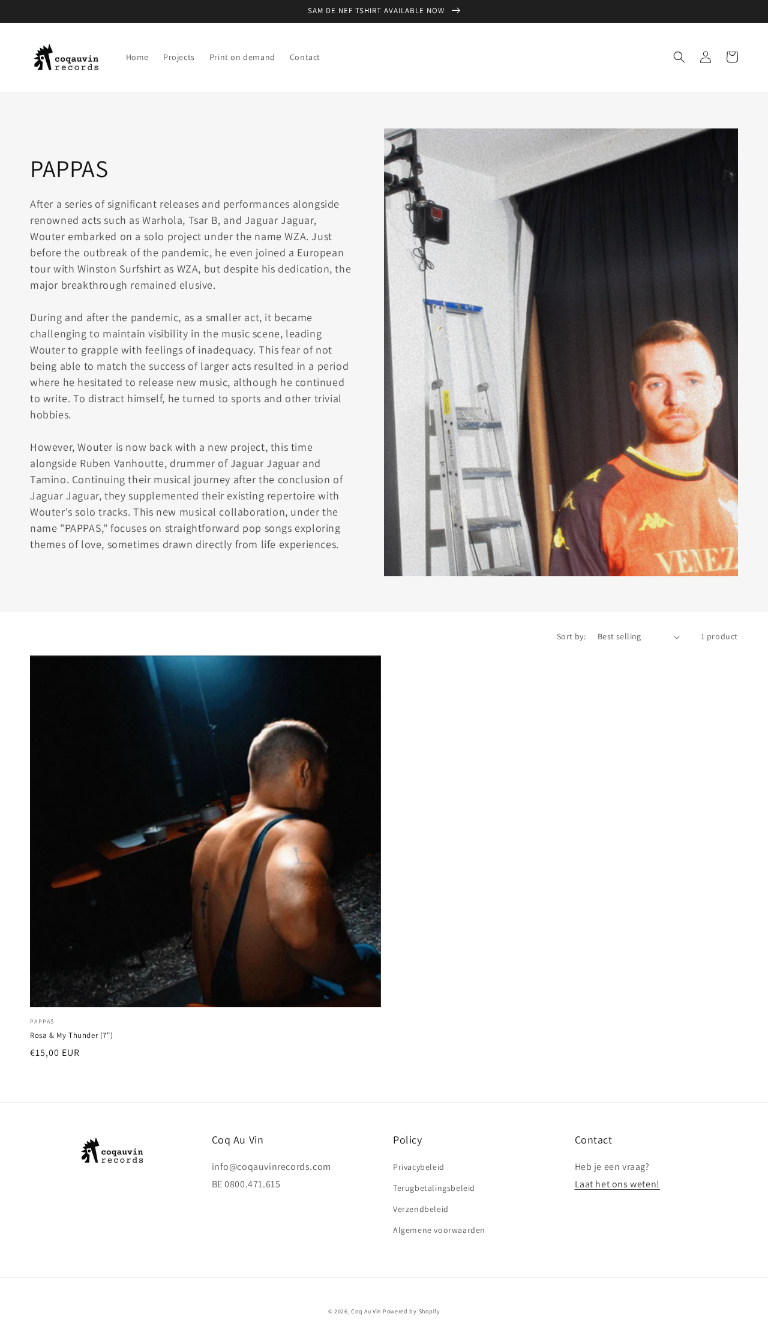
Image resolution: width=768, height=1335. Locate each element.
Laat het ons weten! (617, 1184)
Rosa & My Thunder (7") (71, 1035)
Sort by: (571, 636)
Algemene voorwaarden (439, 1230)
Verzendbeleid (421, 1209)
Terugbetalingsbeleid (434, 1188)
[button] (679, 57)
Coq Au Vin (366, 1311)
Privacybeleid (419, 1167)
